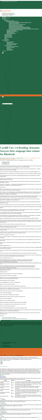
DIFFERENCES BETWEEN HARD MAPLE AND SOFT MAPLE (19, 27)
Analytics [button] (2, 406)
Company (8, 81)
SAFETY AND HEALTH (10, 32)
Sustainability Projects (8, 36)
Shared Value (9, 48)
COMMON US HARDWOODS (14, 23)
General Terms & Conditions (11, 44)
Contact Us (6, 143)
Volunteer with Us (10, 50)
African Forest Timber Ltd (11, 355)
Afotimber (6, 104)
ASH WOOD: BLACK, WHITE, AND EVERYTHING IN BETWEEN (23, 66)
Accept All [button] (8, 360)
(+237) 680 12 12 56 (10, 13)
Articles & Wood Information (9, 20)
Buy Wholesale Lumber (8, 105)
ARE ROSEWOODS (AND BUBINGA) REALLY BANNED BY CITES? (20, 22)
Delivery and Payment (8, 35)
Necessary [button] (2, 375)
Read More (2, 315)
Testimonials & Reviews (8, 34)
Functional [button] (2, 398)
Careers (5, 38)
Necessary (3, 376)
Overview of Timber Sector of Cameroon (15, 25)
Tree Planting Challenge (10, 47)
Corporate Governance (10, 41)
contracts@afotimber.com (10, 14)
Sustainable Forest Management (12, 43)
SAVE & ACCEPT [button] (3, 419)
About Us (6, 19)
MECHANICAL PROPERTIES (11, 30)
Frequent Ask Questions (8, 37)
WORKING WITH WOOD (11, 33)
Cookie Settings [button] (3, 360)
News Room (9, 79)
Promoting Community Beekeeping (12, 46)
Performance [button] (2, 402)
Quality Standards (10, 42)
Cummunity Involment (8, 45)
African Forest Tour (10, 49)
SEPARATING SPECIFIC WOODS (12, 31)
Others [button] (1, 415)
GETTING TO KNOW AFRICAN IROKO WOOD (18, 69)
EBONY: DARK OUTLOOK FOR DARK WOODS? (17, 24)
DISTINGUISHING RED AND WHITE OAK (16, 26)
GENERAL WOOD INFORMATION (12, 21)
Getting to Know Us (8, 80)
